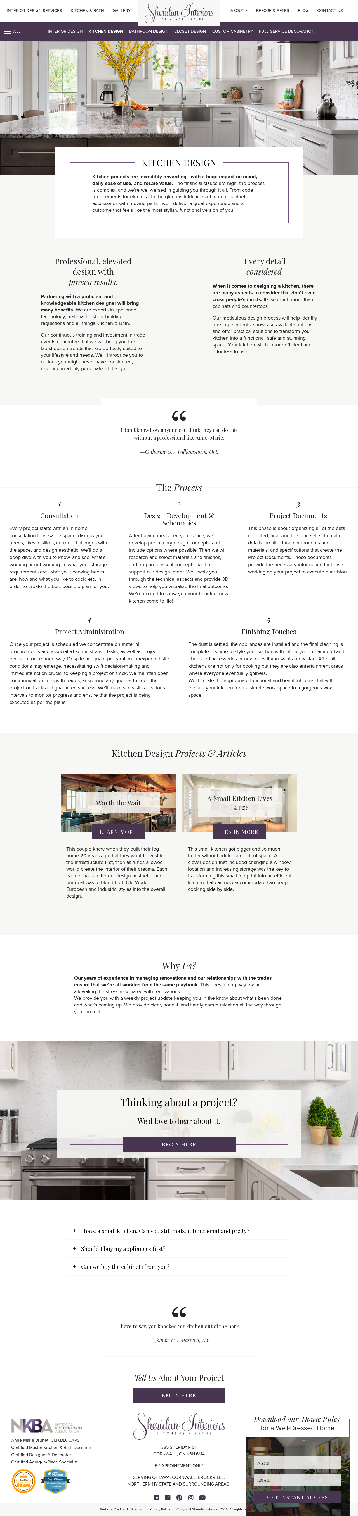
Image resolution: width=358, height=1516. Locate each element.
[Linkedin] (156, 1497)
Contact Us (330, 11)
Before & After (272, 11)
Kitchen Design (106, 31)
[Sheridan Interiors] (179, 13)
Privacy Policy (160, 1509)
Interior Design (65, 31)
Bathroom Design (148, 31)
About (237, 11)
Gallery (122, 11)
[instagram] (190, 1497)
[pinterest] (179, 1497)
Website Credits (112, 1509)
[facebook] (167, 1497)
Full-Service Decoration (286, 31)
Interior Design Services (34, 11)
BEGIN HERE (179, 1144)
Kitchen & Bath (87, 11)
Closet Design (190, 31)
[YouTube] (202, 1497)
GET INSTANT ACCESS (297, 1497)
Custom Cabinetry (232, 31)
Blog (303, 11)
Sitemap (137, 1509)
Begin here (179, 1395)
